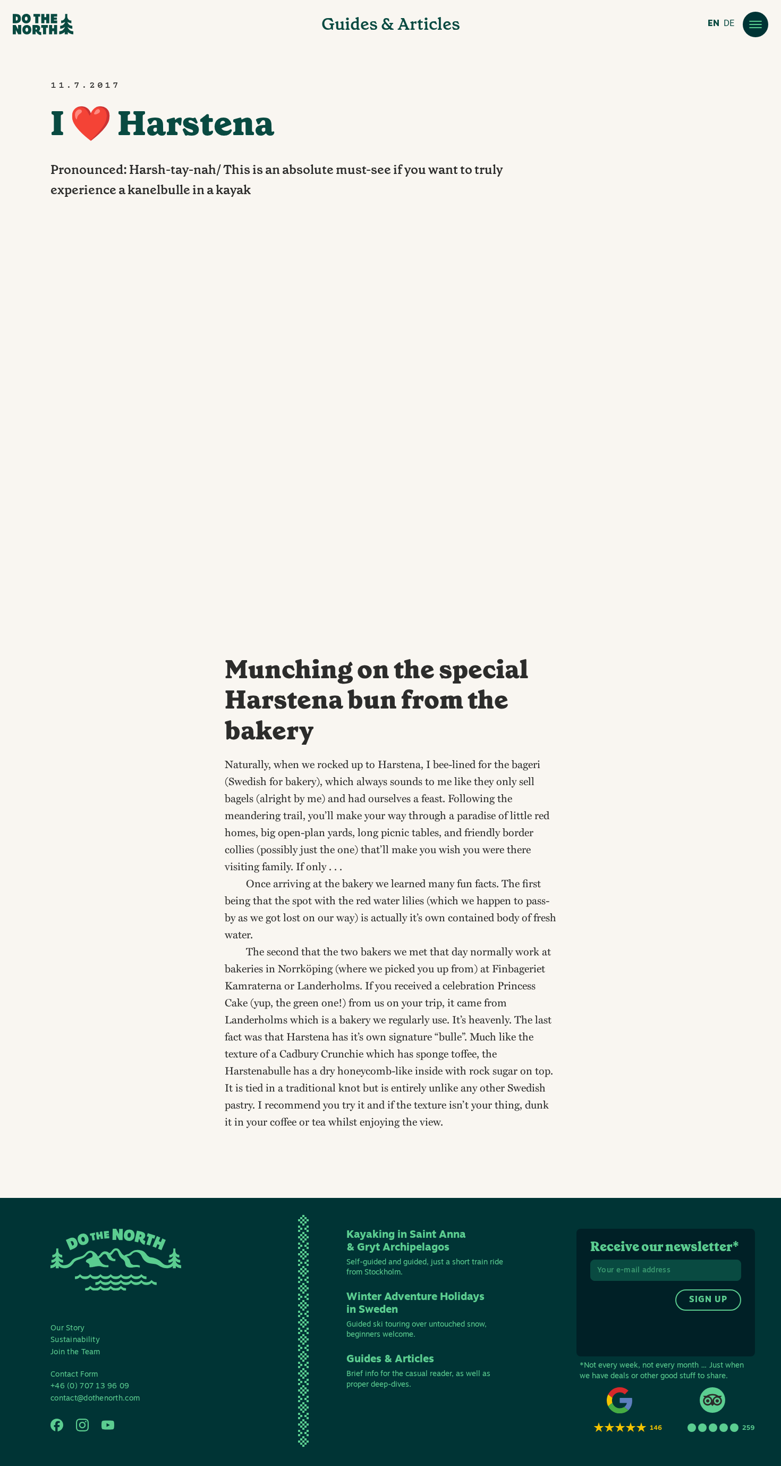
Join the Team (75, 1352)
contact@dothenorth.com (95, 1399)
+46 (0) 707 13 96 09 (90, 1386)
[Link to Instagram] (82, 1425)
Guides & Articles (390, 24)
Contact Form (74, 1375)
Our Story (67, 1328)
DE (729, 24)
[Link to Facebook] (56, 1425)
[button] (755, 24)
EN (713, 24)
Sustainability (75, 1340)
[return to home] (43, 24)
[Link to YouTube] (107, 1425)
